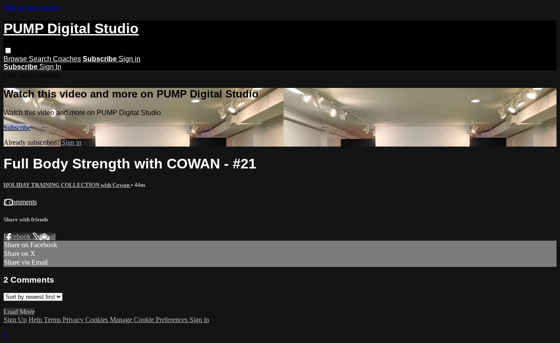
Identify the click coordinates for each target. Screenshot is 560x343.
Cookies (97, 319)
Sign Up (15, 319)
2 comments (20, 202)
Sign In (50, 66)
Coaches (67, 59)
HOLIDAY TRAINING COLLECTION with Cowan (67, 185)
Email (47, 236)
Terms (53, 319)
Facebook (18, 236)
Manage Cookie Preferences (149, 319)
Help (36, 319)
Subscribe (17, 127)
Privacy (74, 319)
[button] (8, 50)
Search (41, 59)
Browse (16, 59)
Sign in (129, 59)
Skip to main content (32, 7)
